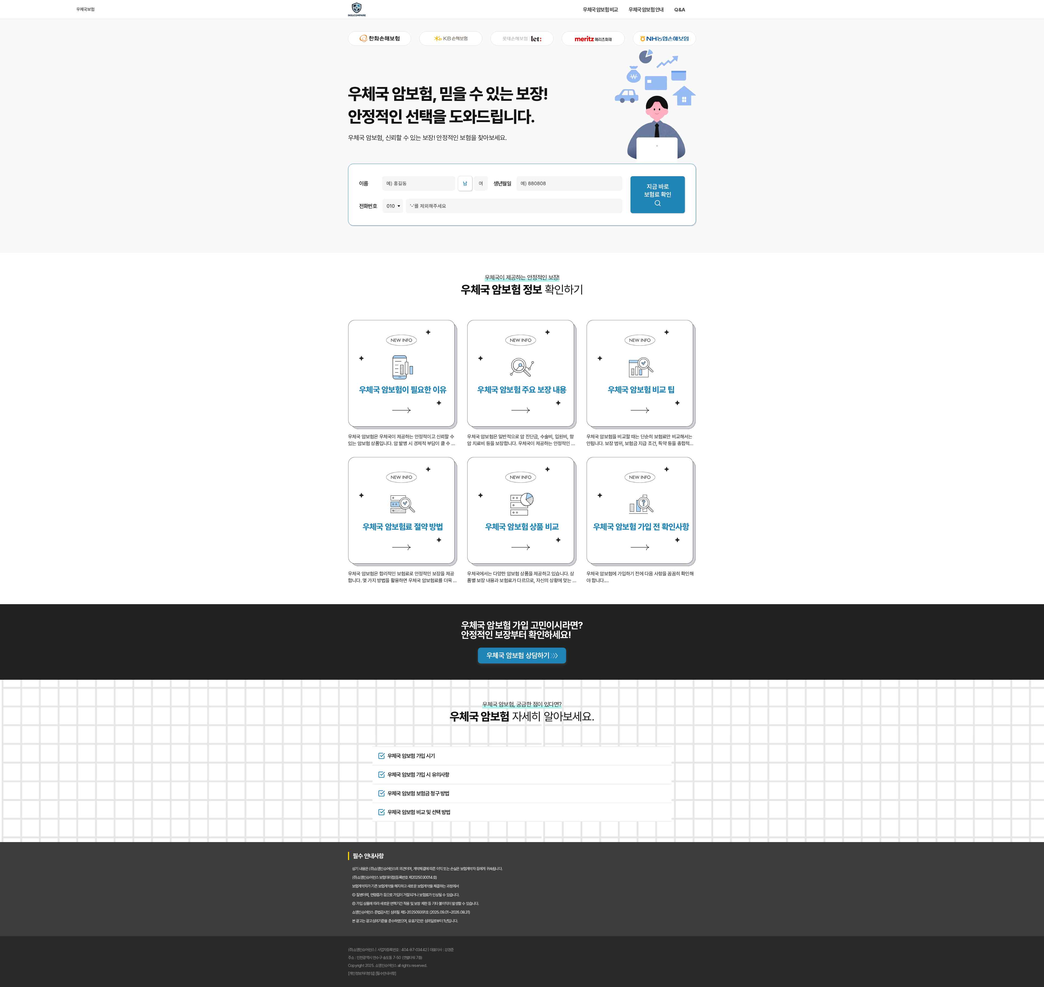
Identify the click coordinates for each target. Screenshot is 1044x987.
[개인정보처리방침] (361, 973)
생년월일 (502, 183)
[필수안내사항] (385, 973)
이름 (363, 183)
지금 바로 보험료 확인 (657, 190)
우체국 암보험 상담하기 (517, 655)
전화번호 (368, 206)
